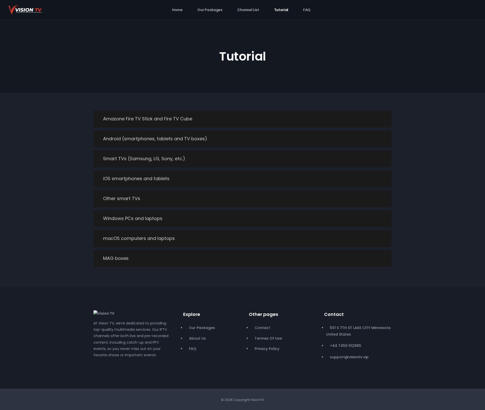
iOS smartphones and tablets (136, 178)
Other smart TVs (121, 198)
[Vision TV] (103, 313)
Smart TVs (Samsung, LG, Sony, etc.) (144, 158)
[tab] (242, 119)
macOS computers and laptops (139, 238)
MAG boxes (116, 258)
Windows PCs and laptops (132, 218)
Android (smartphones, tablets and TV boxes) (155, 138)
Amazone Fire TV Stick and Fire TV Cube (147, 119)
